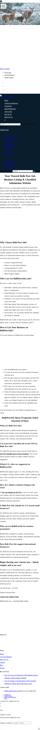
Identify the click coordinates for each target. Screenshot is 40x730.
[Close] (1, 720)
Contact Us (7, 694)
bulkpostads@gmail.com (12, 691)
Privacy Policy (8, 696)
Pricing (2, 668)
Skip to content (5, 69)
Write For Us (8, 153)
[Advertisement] (20, 46)
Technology (8, 141)
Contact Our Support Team (9, 597)
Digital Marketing (10, 144)
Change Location (8, 77)
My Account (7, 72)
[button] (1, 1)
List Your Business (9, 75)
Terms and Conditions (10, 697)
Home (6, 135)
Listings (2, 662)
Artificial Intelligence (11, 138)
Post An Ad (8, 150)
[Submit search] (34, 171)
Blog (1, 665)
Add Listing (8, 147)
